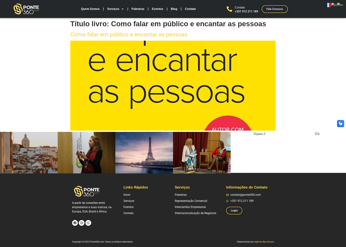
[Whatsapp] (88, 223)
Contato (190, 8)
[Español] (340, 4)
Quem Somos (90, 8)
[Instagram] (82, 223)
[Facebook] (75, 223)
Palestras (138, 8)
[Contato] (229, 9)
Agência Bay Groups (264, 242)
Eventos (157, 8)
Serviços (113, 8)
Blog (174, 8)
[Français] (328, 4)
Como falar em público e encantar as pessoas (128, 34)
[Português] (334, 4)
